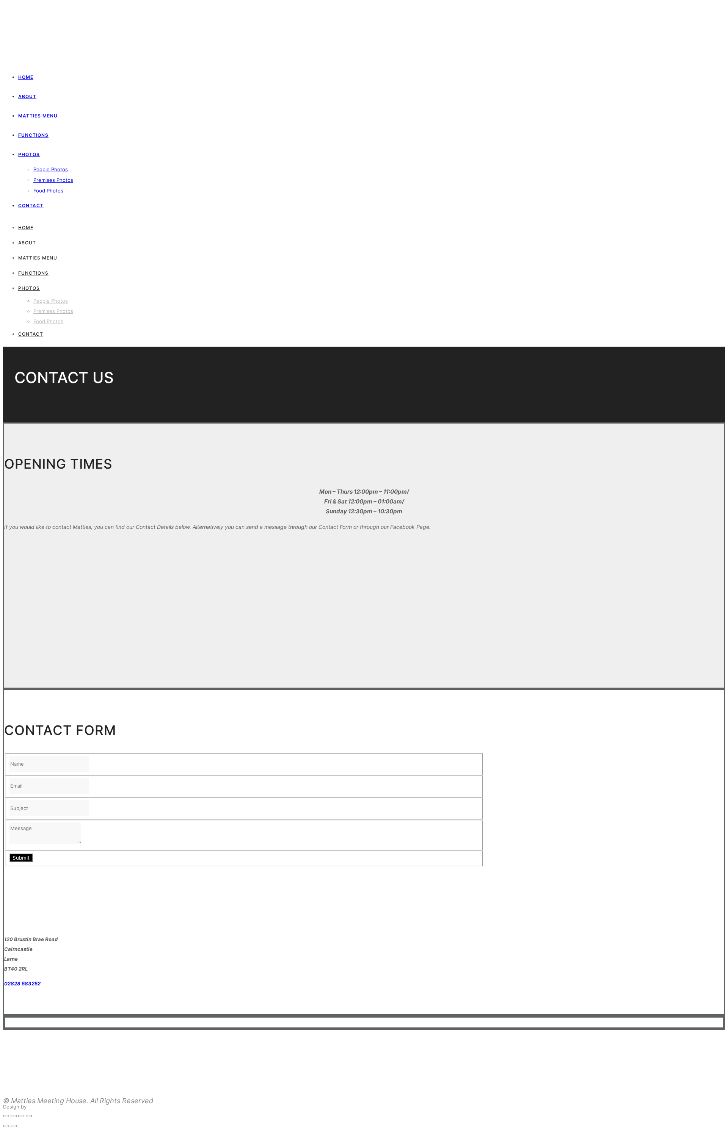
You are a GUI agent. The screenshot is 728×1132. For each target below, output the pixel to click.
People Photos (50, 169)
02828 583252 (22, 983)
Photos (29, 154)
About (27, 96)
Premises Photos (53, 180)
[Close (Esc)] (6, 1116)
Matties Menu (38, 116)
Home (25, 77)
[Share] (14, 1116)
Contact (31, 205)
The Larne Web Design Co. (59, 1107)
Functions (33, 135)
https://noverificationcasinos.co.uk (44, 1040)
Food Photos (48, 191)
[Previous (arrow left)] (6, 1126)
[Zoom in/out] (29, 1116)
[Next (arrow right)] (14, 1126)
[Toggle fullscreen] (21, 1116)
